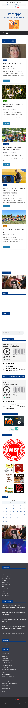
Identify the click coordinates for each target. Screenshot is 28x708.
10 (21, 508)
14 (10, 511)
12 (3, 511)
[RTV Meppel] (3, 33)
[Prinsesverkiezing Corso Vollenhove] (14, 546)
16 (17, 511)
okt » (6, 521)
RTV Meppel (14, 14)
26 (3, 517)
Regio (5, 60)
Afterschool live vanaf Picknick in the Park (12, 148)
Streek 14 (4, 691)
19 (3, 514)
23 (17, 514)
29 (13, 517)
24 (21, 514)
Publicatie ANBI (5, 653)
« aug (3, 521)
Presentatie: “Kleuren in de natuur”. (13, 105)
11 (24, 508)
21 (10, 514)
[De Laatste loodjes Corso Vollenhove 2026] (14, 282)
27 (6, 517)
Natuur (5, 101)
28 (10, 517)
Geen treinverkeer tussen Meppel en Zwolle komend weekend (14, 190)
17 (21, 511)
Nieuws (5, 185)
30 (17, 517)
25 (24, 514)
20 (6, 514)
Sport (5, 226)
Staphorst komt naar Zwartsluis (12, 64)
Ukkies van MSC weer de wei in (13, 230)
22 (13, 514)
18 (24, 511)
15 (13, 511)
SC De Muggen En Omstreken (9, 644)
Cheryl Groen (14, 68)
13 (6, 511)
